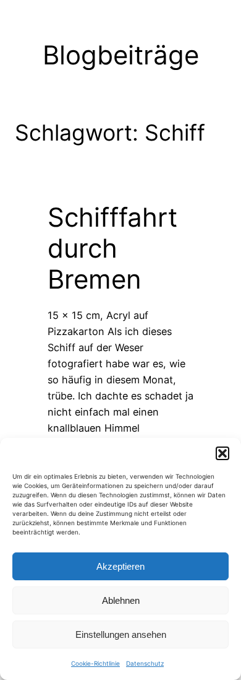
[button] (222, 453)
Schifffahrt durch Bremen (112, 248)
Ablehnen (121, 600)
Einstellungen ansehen (120, 634)
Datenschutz (145, 663)
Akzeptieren (120, 566)
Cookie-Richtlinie (95, 663)
